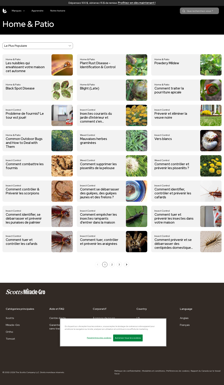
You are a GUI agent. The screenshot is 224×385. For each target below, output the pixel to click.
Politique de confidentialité (127, 371)
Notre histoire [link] (57, 10)
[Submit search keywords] (183, 11)
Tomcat (10, 338)
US (138, 318)
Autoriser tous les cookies (128, 338)
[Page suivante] (126, 264)
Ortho (9, 332)
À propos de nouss (104, 318)
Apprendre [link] (37, 10)
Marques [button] (16, 10)
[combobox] (199, 11)
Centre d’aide (57, 318)
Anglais (184, 318)
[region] (113, 332)
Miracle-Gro (13, 325)
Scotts (10, 318)
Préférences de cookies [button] (177, 371)
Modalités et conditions (153, 371)
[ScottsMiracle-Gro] (4, 11)
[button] (25, 10)
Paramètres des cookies (99, 337)
